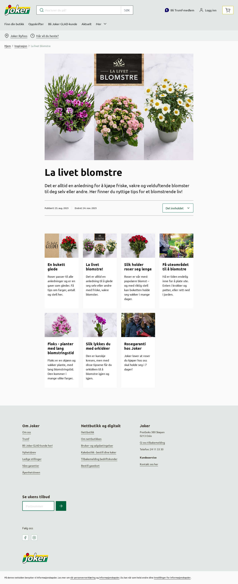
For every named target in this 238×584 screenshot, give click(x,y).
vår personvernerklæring (83, 577)
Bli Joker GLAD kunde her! (37, 445)
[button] (178, 208)
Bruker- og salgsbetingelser (97, 445)
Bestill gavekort (90, 465)
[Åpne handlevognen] (228, 10)
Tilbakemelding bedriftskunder (99, 459)
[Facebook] (25, 538)
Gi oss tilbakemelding (152, 442)
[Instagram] (34, 538)
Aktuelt (86, 24)
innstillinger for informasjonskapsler (172, 577)
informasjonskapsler (109, 577)
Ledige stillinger (31, 459)
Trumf (25, 438)
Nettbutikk (87, 432)
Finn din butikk (14, 24)
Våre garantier (30, 465)
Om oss (26, 432)
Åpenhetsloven (31, 472)
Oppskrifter (36, 24)
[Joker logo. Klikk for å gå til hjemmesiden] (17, 10)
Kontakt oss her (149, 464)
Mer (98, 24)
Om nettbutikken (91, 438)
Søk (127, 10)
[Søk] (61, 506)
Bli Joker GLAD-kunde (62, 24)
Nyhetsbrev (29, 452)
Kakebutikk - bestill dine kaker (98, 452)
